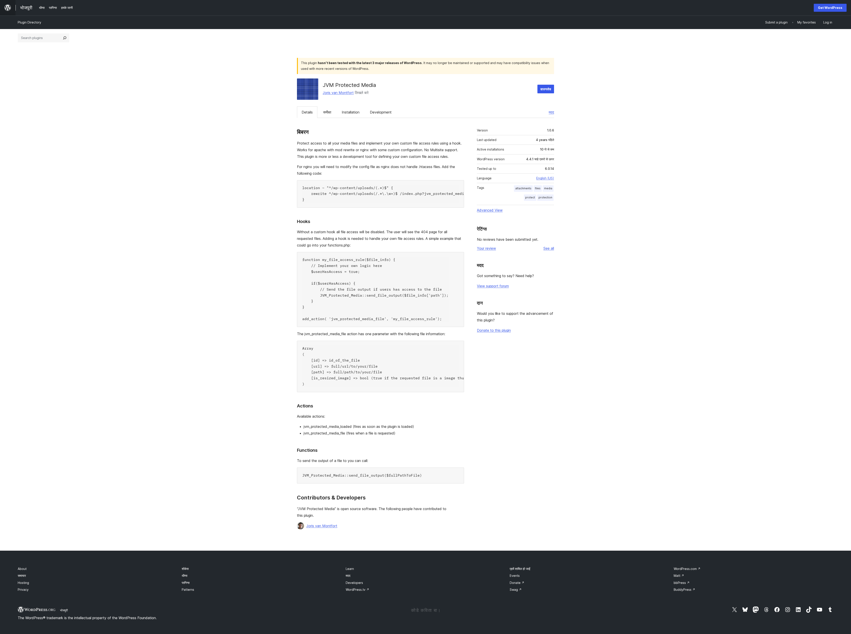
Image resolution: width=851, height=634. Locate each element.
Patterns (188, 589)
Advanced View (490, 210)
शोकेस (185, 569)
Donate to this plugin (494, 330)
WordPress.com (687, 569)
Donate (517, 583)
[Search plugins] (64, 37)
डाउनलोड (545, 89)
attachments (523, 188)
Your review (486, 248)
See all (548, 248)
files (538, 188)
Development (381, 112)
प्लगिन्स (185, 583)
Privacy (23, 589)
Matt (679, 575)
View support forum (493, 286)
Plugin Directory (29, 22)
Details (307, 112)
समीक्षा (327, 112)
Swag (516, 589)
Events (515, 575)
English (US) (545, 178)
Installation (350, 112)
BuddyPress (684, 589)
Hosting (23, 583)
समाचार (22, 575)
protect (530, 197)
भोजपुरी (64, 610)
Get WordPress (830, 8)
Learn (350, 569)
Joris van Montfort (338, 92)
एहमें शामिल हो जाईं (520, 569)
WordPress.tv (357, 589)
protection (545, 197)
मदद (551, 112)
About (22, 569)
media (548, 188)
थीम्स (184, 575)
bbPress (682, 583)
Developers (354, 583)
